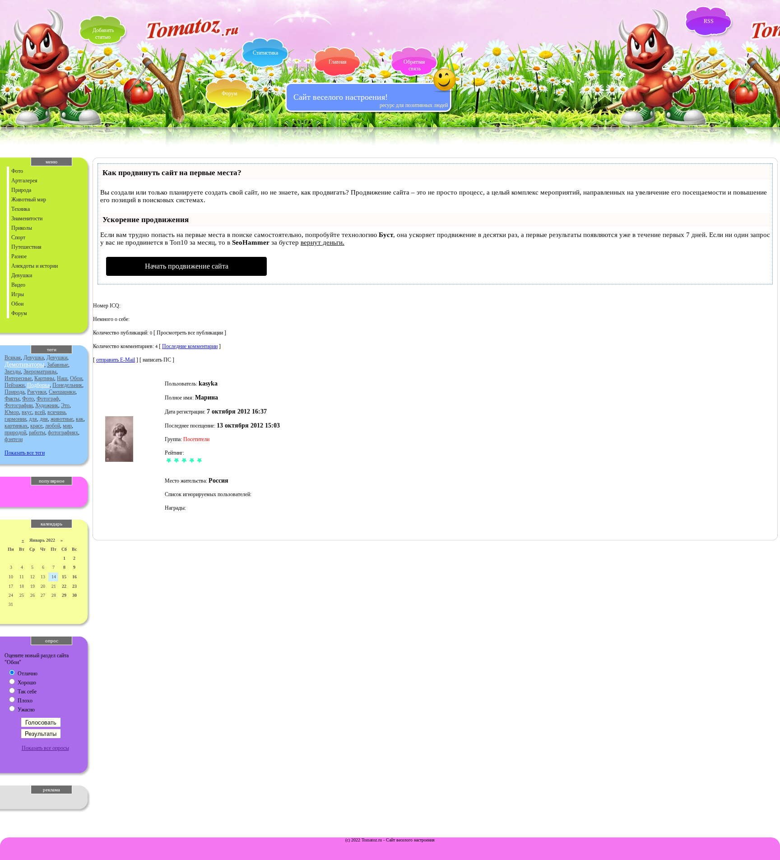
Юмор (12, 412)
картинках (16, 426)
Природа (21, 190)
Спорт (18, 237)
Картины (44, 378)
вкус (27, 412)
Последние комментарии (190, 346)
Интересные (18, 378)
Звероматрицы (39, 371)
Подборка (38, 385)
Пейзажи (14, 385)
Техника (20, 209)
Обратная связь (414, 65)
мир (67, 426)
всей (40, 412)
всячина (56, 412)
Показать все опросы (45, 748)
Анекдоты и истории (34, 266)
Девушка (33, 357)
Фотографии (18, 405)
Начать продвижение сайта (186, 266)
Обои (17, 304)
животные (62, 419)
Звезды (13, 371)
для (33, 419)
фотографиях (63, 432)
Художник (46, 405)
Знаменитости (26, 218)
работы (37, 432)
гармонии (15, 419)
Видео (18, 285)
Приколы (21, 228)
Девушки (21, 275)
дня (44, 419)
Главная (338, 62)
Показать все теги (25, 453)
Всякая (13, 357)
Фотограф (48, 398)
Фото (17, 171)
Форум (229, 93)
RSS (709, 21)
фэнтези (14, 439)
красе (36, 426)
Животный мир (28, 199)
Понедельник (67, 385)
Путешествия (26, 247)
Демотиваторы (24, 364)
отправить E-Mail (115, 360)
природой (15, 432)
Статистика (265, 53)
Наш (62, 378)
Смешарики (62, 392)
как (80, 419)
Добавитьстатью (103, 33)
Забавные (57, 365)
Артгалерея (24, 180)
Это (65, 405)
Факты (12, 398)
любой (52, 426)
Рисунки (36, 392)
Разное (19, 256)
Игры (17, 294)
